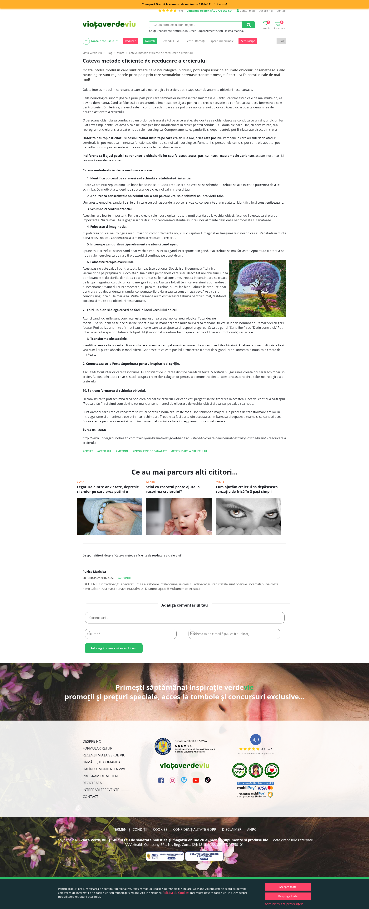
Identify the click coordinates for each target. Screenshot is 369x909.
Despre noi (266, 10)
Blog (281, 41)
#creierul (104, 451)
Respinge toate (288, 896)
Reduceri (130, 41)
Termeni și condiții (130, 829)
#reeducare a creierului (189, 451)
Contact (281, 10)
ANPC (251, 829)
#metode (122, 451)
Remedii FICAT (171, 41)
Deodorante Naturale (170, 31)
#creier (88, 451)
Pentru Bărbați (195, 41)
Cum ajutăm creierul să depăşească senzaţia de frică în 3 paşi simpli (247, 489)
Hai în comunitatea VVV (104, 769)
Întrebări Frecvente (101, 789)
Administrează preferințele (284, 904)
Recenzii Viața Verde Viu (104, 755)
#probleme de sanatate (150, 451)
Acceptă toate (288, 887)
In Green (190, 31)
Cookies (160, 829)
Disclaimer (231, 829)
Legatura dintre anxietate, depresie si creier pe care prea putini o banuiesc (108, 490)
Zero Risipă (247, 41)
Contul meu (247, 10)
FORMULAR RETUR (97, 748)
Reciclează (92, 782)
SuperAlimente (207, 31)
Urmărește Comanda (102, 762)
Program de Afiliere (101, 776)
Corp (80, 481)
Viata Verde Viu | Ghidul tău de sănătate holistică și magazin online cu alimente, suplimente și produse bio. (175, 840)
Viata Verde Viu (92, 53)
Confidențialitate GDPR (194, 829)
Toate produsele (102, 41)
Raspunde (124, 578)
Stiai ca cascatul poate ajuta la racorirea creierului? (173, 489)
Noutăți (150, 41)
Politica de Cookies (175, 893)
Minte (150, 481)
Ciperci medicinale (221, 41)
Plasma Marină (233, 31)
